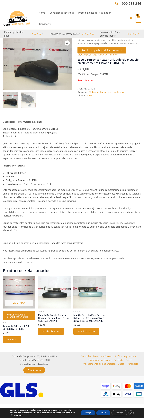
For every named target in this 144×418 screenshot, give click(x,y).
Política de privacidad (126, 356)
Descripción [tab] (9, 121)
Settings (119, 412)
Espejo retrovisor (102, 40)
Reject (103, 412)
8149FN (90, 95)
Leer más (12, 339)
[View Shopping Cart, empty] (138, 18)
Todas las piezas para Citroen (96, 356)
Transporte (132, 363)
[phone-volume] (117, 3)
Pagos (129, 360)
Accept (88, 412)
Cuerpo (88, 40)
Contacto (118, 360)
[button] (131, 18)
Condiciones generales (99, 360)
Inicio (80, 40)
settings (18, 415)
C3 (113, 40)
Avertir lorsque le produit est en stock (102, 50)
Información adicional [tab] (30, 121)
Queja (121, 363)
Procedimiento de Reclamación (99, 363)
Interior (114, 54)
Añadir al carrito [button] (50, 331)
